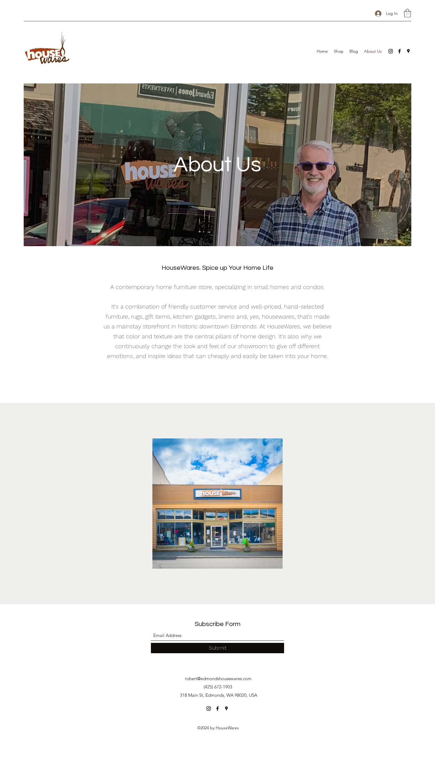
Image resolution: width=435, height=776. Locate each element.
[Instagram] (391, 51)
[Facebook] (399, 51)
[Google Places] (408, 51)
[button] (407, 13)
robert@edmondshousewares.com (218, 678)
